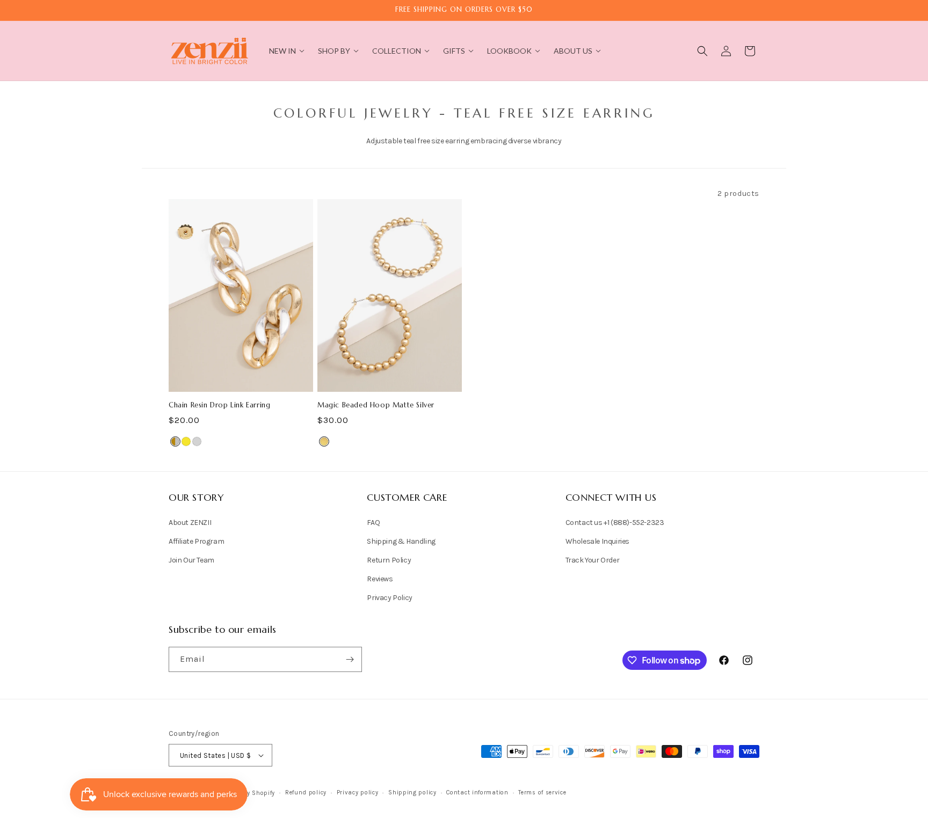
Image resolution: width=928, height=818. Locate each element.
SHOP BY (334, 50)
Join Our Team (191, 560)
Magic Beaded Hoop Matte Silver (375, 405)
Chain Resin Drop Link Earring (219, 405)
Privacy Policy (389, 597)
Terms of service (542, 792)
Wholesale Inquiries (597, 541)
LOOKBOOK (509, 50)
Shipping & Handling (401, 541)
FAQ (373, 522)
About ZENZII (190, 522)
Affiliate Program (196, 541)
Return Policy (389, 560)
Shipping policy (412, 792)
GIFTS (454, 50)
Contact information (477, 792)
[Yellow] (186, 441)
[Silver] (196, 441)
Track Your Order (593, 560)
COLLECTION (396, 50)
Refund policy (306, 792)
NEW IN (282, 50)
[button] (702, 51)
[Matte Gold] (324, 441)
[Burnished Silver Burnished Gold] (175, 441)
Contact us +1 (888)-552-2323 (615, 522)
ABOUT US (573, 50)
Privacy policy (358, 792)
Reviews (380, 578)
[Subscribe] (349, 659)
